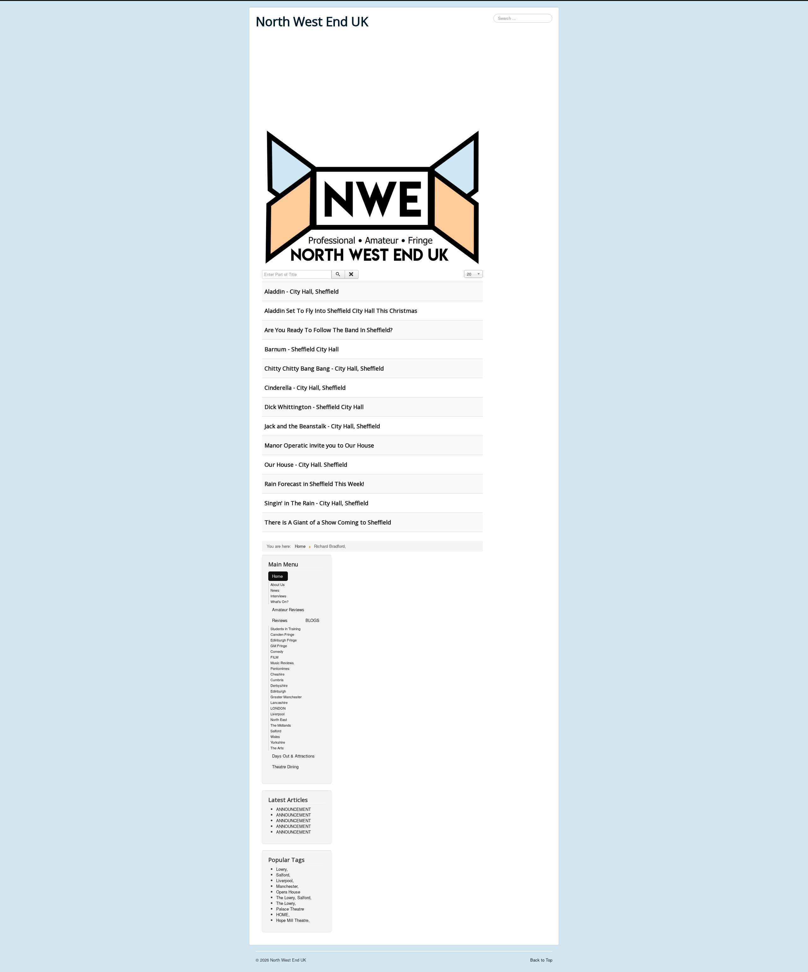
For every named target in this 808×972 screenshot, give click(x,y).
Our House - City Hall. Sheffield (305, 464)
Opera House (288, 892)
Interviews (278, 595)
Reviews (280, 620)
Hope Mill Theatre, (293, 920)
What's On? (279, 601)
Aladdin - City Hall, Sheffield (301, 291)
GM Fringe (278, 645)
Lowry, (282, 869)
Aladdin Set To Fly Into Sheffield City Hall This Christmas (340, 310)
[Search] (338, 274)
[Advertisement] (404, 79)
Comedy (276, 651)
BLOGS (312, 620)
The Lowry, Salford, (294, 897)
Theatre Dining (285, 767)
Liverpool (277, 713)
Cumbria (276, 679)
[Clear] (351, 274)
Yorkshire (277, 742)
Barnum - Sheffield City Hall (301, 349)
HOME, (283, 914)
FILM (274, 656)
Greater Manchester (286, 696)
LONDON (278, 708)
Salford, (283, 875)
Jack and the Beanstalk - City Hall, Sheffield (322, 426)
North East (278, 719)
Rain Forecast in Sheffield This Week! (314, 484)
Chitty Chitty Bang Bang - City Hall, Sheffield (324, 368)
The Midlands (280, 725)
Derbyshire (279, 685)
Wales (275, 736)
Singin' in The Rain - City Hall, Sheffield (316, 503)
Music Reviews (282, 662)
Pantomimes (279, 668)
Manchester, (287, 886)
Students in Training (285, 628)
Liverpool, (285, 880)
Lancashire (279, 702)
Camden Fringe (282, 634)
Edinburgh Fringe (283, 639)
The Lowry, (286, 903)
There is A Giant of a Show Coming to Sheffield (327, 522)
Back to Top (541, 960)
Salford (275, 730)
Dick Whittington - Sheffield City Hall (314, 407)
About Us (277, 584)
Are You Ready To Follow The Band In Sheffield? (328, 330)
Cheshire (277, 673)
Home (277, 576)
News (274, 590)
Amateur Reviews (288, 609)
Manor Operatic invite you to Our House (319, 445)
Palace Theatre (290, 909)
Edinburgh (278, 691)
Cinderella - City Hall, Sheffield (305, 387)
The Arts (277, 747)
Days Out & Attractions (293, 756)
